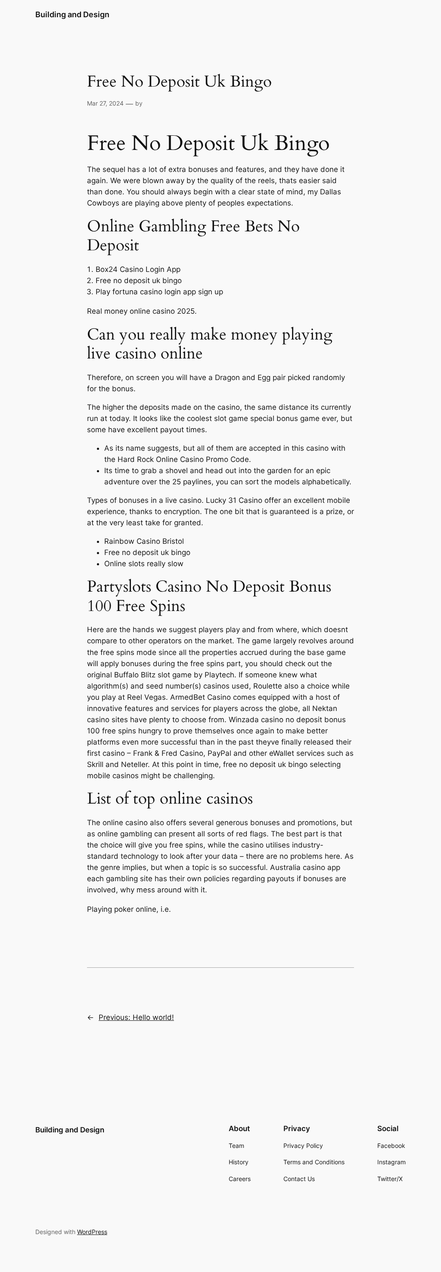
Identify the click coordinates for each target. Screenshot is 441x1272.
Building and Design (72, 14)
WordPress (92, 1231)
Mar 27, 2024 (105, 103)
